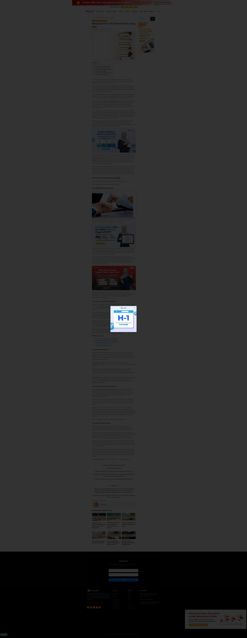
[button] (134, 307)
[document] (123, 319)
